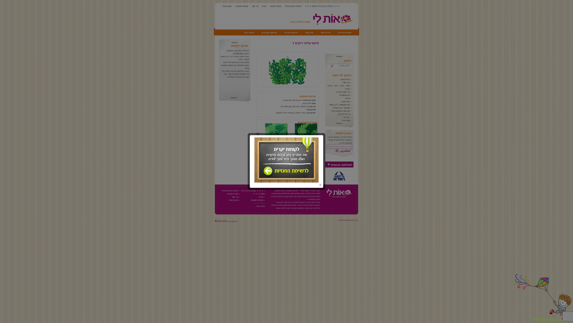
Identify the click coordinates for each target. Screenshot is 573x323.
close (320, 185)
